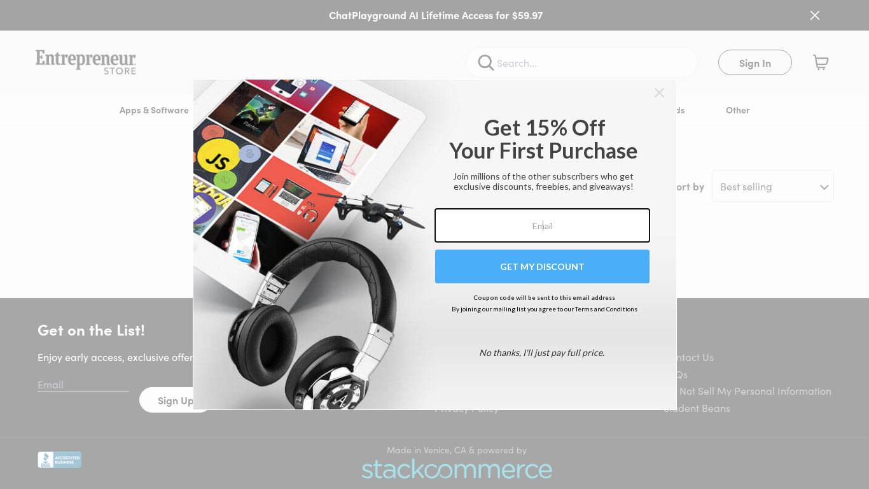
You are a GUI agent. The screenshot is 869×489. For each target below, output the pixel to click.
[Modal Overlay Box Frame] (435, 244)
